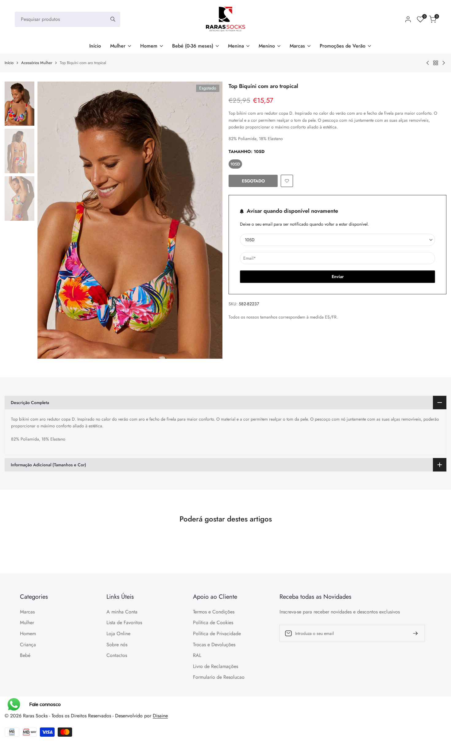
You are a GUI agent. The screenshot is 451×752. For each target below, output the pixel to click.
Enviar (338, 276)
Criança (28, 644)
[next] (210, 220)
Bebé (25, 655)
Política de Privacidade (217, 633)
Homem (28, 633)
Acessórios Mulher (36, 63)
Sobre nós (116, 644)
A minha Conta (121, 611)
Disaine (160, 715)
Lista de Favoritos (124, 622)
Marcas (27, 611)
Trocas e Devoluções (214, 644)
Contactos (116, 655)
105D (236, 165)
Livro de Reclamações (215, 666)
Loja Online (118, 633)
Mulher (27, 622)
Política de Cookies (213, 622)
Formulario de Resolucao (219, 677)
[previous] (50, 220)
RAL (197, 655)
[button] (287, 181)
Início (9, 63)
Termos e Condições (213, 611)
